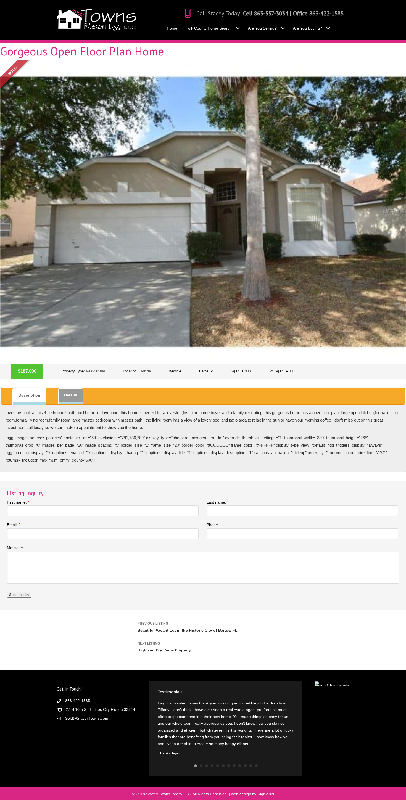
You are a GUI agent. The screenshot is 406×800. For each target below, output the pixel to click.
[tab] (29, 396)
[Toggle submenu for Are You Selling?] (283, 28)
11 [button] (250, 756)
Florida (145, 371)
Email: (13, 525)
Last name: (218, 502)
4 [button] (212, 756)
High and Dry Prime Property (164, 647)
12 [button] (256, 756)
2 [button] (201, 756)
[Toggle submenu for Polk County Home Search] (238, 28)
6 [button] (223, 756)
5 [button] (217, 756)
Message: (15, 547)
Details (70, 395)
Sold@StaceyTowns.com (86, 718)
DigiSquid (265, 784)
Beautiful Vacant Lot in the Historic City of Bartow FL (188, 627)
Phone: (213, 525)
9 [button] (239, 756)
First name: (18, 502)
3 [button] (206, 756)
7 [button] (228, 756)
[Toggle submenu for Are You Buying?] (328, 28)
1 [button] (195, 756)
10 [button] (245, 756)
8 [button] (234, 756)
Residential (95, 371)
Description (29, 395)
